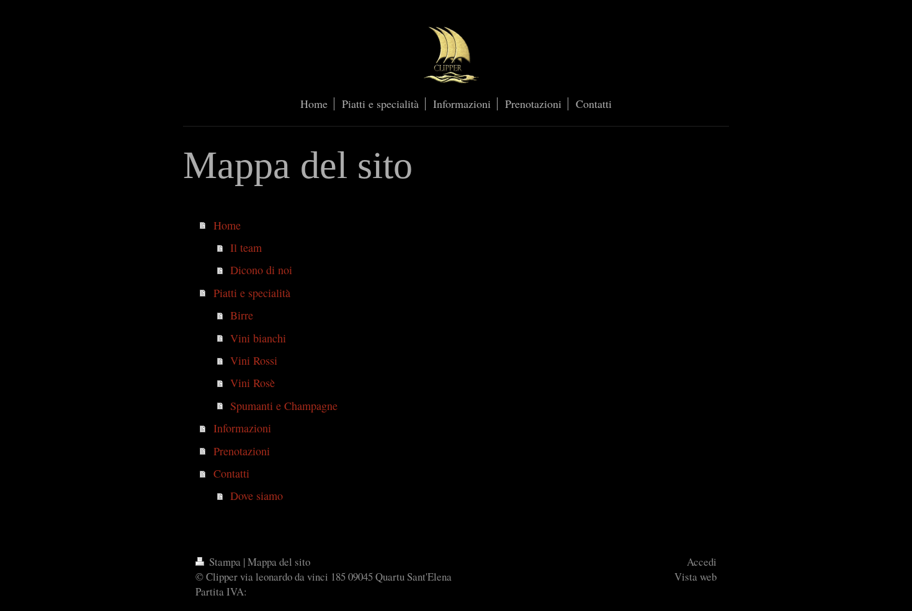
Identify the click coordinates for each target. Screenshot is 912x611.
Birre (241, 315)
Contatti (231, 473)
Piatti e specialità (251, 292)
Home (227, 225)
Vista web (695, 576)
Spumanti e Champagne (284, 405)
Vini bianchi (258, 338)
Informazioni (242, 428)
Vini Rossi (253, 360)
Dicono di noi (261, 269)
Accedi (702, 562)
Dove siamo (256, 495)
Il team (246, 247)
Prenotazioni (241, 451)
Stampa (225, 562)
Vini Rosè (252, 382)
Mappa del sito (279, 562)
